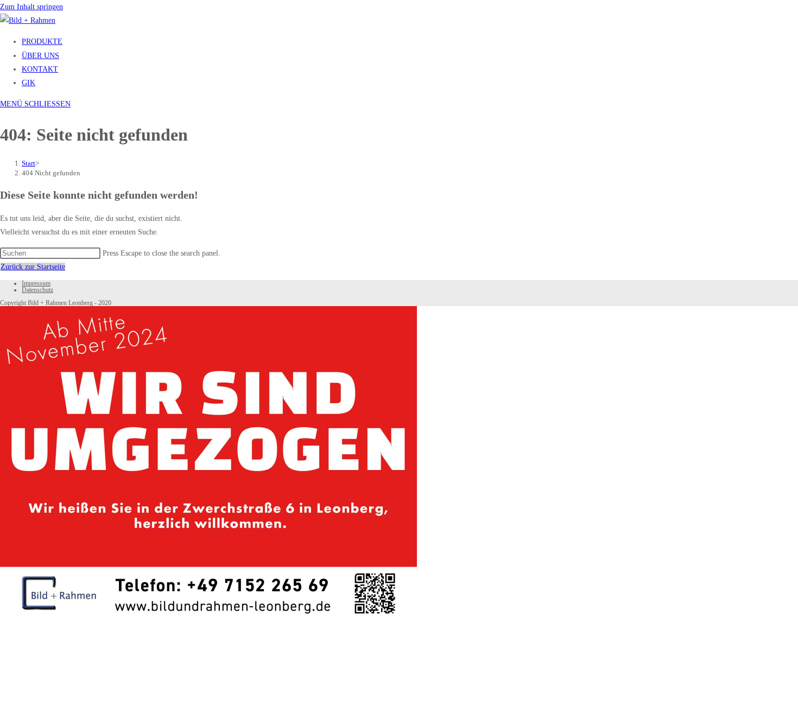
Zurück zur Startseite (33, 267)
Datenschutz (37, 290)
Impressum (36, 283)
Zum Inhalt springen (31, 7)
